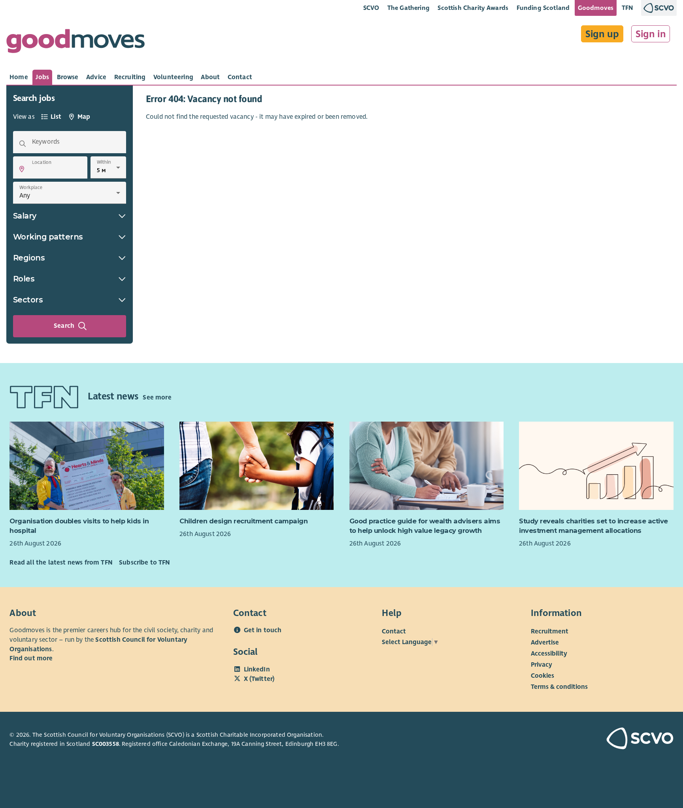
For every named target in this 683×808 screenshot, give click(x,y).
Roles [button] (24, 278)
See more (157, 397)
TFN (627, 7)
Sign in (651, 34)
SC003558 (105, 743)
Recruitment (549, 631)
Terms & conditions (559, 687)
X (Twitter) (259, 679)
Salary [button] (24, 216)
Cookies (542, 676)
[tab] (18, 77)
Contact (394, 631)
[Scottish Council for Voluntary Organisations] (620, 739)
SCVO (371, 7)
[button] (21, 169)
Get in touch (263, 630)
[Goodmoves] (75, 43)
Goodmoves (595, 7)
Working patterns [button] (48, 236)
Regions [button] (29, 257)
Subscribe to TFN (144, 563)
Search (64, 326)
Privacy (541, 665)
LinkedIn (257, 669)
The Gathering (408, 7)
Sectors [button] (28, 299)
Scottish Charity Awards (473, 7)
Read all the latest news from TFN (60, 563)
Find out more (31, 658)
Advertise (545, 642)
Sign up (602, 34)
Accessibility (549, 654)
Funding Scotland (543, 7)
